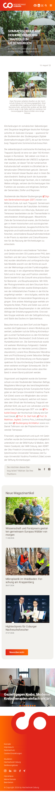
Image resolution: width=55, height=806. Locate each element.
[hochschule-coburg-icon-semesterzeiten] (39, 4)
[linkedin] (10, 771)
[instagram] (5, 771)
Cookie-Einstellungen (13, 753)
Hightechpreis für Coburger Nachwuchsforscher (21, 628)
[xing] (24, 771)
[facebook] (20, 771)
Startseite (12, 49)
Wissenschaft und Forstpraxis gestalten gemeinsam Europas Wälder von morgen (27, 531)
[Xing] (49, 469)
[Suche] (46, 5)
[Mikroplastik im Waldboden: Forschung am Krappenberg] (27, 561)
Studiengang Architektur (28, 423)
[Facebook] (44, 469)
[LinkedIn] (39, 469)
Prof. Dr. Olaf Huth (27, 416)
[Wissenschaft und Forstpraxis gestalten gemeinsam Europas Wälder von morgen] (27, 511)
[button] (10, 93)
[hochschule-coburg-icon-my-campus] (35, 5)
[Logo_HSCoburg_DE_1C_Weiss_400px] (14, 3)
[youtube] (15, 771)
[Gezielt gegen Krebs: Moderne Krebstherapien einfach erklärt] (27, 687)
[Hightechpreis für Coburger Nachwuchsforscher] (27, 609)
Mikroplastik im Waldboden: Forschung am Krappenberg (24, 580)
